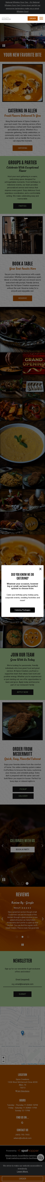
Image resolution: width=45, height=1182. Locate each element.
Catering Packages (22, 610)
